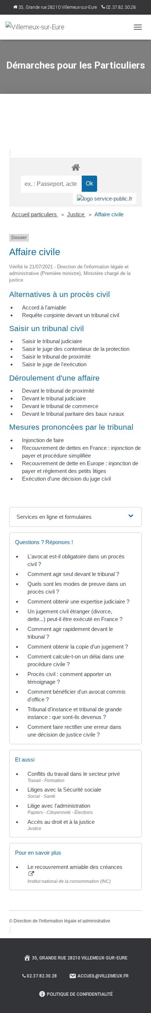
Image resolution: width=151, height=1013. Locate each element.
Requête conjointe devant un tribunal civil (70, 315)
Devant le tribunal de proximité (58, 391)
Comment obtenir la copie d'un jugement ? (77, 646)
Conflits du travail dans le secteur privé (73, 774)
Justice (76, 214)
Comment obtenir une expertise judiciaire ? (78, 601)
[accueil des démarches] (75, 167)
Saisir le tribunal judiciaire (52, 341)
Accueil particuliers (35, 214)
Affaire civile (109, 214)
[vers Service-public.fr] (104, 198)
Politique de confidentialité (80, 994)
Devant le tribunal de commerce (60, 406)
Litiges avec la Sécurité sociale (64, 789)
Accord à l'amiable (44, 307)
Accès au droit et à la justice (61, 822)
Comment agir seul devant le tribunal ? (73, 574)
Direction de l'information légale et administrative (62, 921)
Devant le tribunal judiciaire (54, 398)
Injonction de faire (43, 440)
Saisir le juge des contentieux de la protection (75, 349)
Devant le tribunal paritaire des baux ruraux (73, 414)
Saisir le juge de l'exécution (54, 364)
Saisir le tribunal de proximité (56, 356)
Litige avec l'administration (58, 806)
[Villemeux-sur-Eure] (37, 27)
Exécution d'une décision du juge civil (66, 479)
